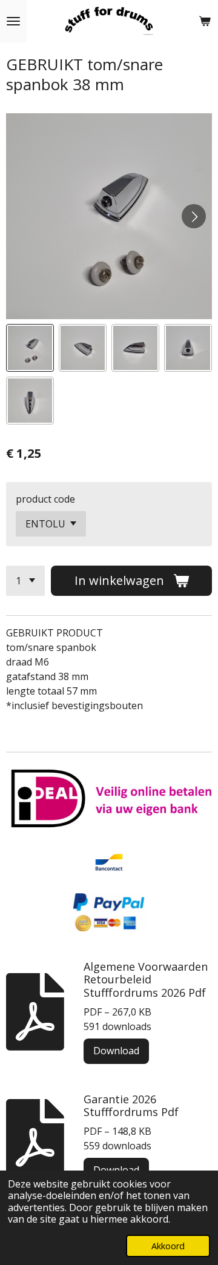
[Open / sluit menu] (13, 21)
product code (45, 499)
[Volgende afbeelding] (194, 216)
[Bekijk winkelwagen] (204, 21)
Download (116, 1050)
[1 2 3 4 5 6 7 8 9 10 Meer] (25, 581)
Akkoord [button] (168, 1246)
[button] (30, 348)
